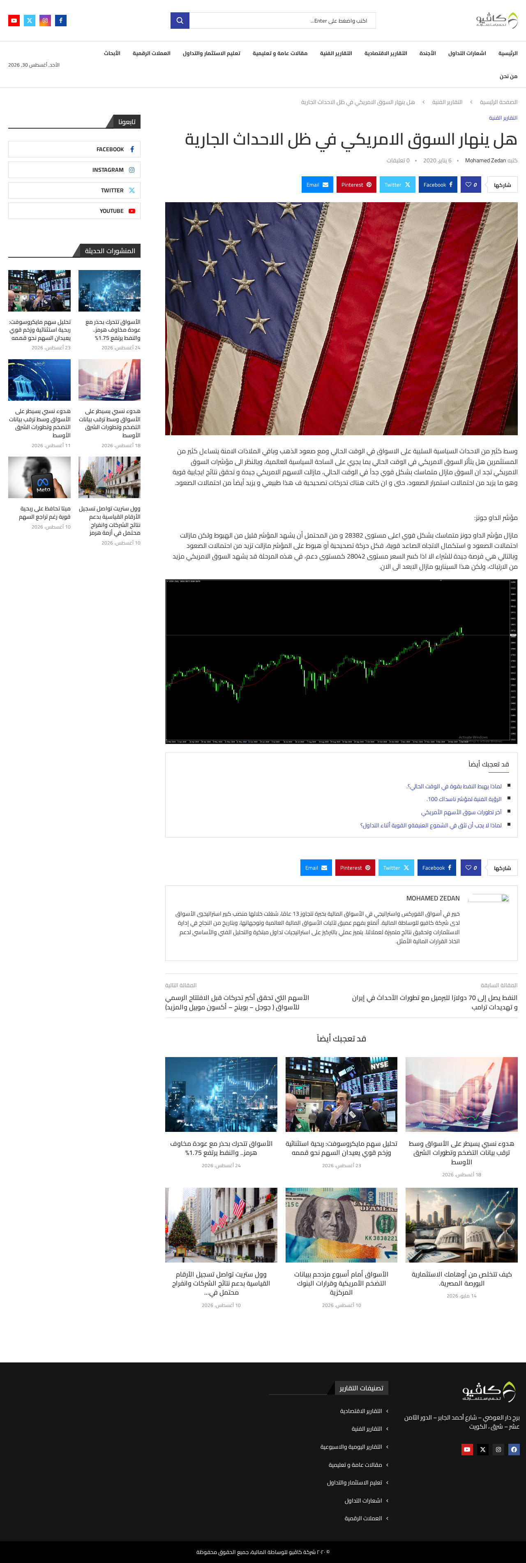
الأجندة (428, 53)
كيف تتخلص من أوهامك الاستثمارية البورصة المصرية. (462, 1278)
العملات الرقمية (152, 53)
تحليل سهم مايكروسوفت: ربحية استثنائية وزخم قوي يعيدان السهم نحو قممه (341, 1148)
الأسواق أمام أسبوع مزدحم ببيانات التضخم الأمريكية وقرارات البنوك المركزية (341, 1283)
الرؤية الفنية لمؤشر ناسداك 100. (464, 799)
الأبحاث (112, 53)
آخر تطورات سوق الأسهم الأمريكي (461, 812)
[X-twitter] (483, 1449)
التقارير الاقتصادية (386, 53)
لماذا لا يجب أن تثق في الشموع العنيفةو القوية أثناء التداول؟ (431, 825)
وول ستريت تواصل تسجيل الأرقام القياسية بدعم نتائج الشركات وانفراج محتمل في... (221, 1283)
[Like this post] (468, 184)
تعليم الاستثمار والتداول (211, 53)
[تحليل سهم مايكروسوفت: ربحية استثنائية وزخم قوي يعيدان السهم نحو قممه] (342, 1094)
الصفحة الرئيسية (499, 102)
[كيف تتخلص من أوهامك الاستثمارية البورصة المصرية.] (462, 1225)
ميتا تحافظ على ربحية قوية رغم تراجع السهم (45, 513)
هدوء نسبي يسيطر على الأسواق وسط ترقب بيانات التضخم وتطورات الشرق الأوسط (461, 1152)
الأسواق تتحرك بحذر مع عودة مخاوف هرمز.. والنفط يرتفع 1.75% (221, 1148)
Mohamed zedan (485, 160)
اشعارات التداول (467, 53)
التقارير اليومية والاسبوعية (351, 1447)
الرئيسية (508, 53)
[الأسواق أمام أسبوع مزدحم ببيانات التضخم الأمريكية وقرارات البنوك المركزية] (342, 1225)
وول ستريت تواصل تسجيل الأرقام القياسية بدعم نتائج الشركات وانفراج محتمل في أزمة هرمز (110, 521)
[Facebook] (61, 20)
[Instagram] (45, 20)
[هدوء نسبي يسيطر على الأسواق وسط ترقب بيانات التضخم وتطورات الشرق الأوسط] (462, 1094)
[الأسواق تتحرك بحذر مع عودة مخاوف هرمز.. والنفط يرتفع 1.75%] (221, 1094)
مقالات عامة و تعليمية (280, 53)
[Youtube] (14, 20)
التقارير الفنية (336, 53)
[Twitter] (29, 20)
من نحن (509, 76)
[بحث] (180, 20)
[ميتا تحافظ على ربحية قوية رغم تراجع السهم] (39, 477)
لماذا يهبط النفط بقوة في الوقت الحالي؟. (454, 786)
